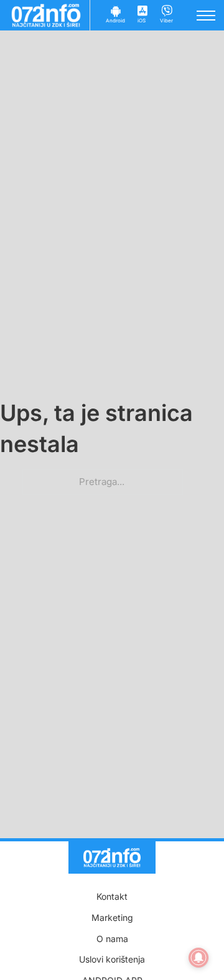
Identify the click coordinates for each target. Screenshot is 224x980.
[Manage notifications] (198, 958)
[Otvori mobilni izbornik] (206, 16)
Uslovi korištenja (112, 959)
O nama (112, 938)
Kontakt (112, 896)
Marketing (112, 917)
